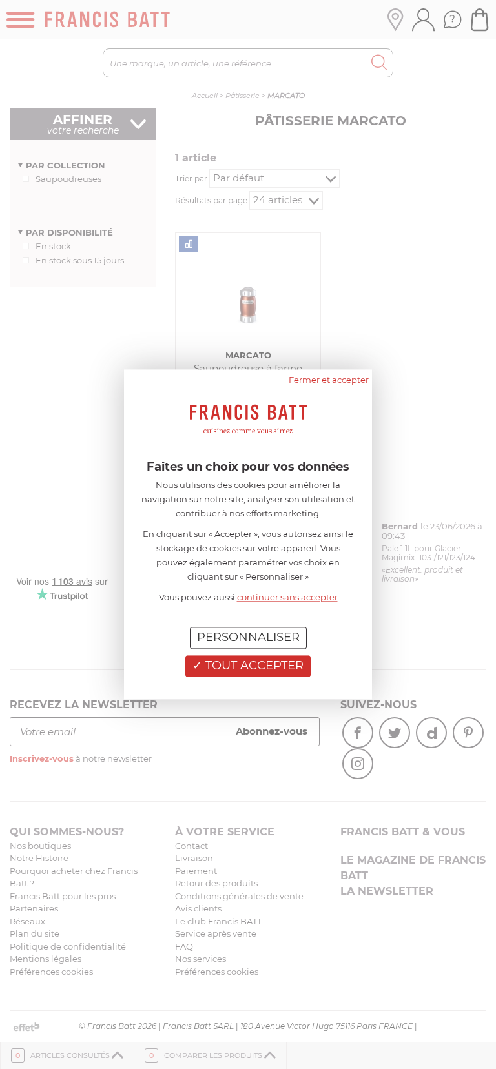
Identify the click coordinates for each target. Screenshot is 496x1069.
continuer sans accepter (287, 597)
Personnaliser (248, 637)
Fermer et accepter (329, 379)
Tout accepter (253, 665)
